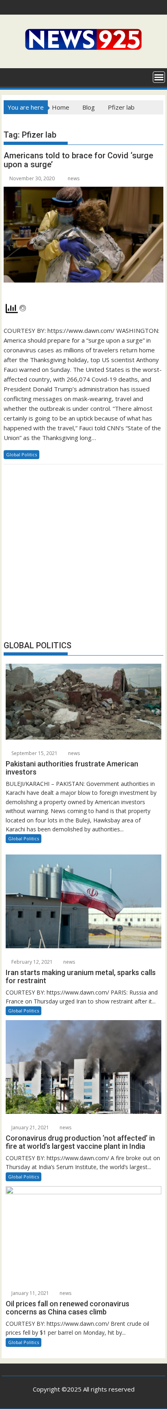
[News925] (11, 76)
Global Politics (21, 454)
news (73, 178)
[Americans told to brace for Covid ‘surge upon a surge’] (83, 239)
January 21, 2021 (29, 1127)
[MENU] (159, 77)
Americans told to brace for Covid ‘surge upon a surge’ (78, 160)
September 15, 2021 (34, 753)
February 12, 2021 (31, 961)
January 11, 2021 (29, 1293)
